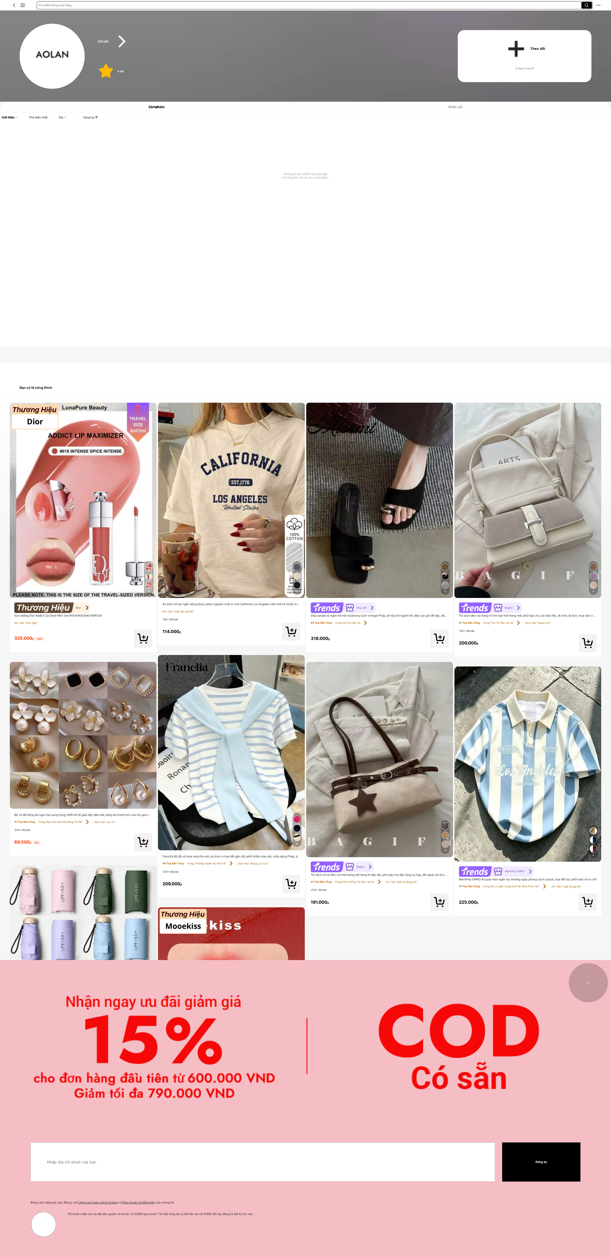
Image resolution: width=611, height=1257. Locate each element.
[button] (14, 5)
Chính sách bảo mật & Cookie (97, 1202)
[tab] (153, 107)
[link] (52, 56)
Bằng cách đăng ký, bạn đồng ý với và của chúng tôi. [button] (102, 1202)
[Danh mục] (22, 5)
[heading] (268, 41)
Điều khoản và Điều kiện (138, 1202)
